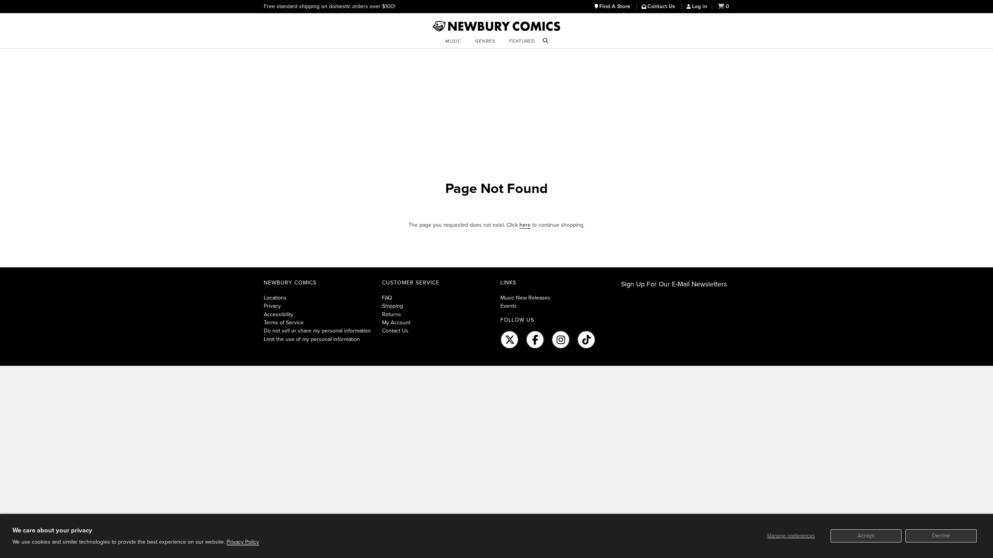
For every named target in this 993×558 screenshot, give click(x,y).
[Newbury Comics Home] (496, 26)
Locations (275, 297)
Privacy (272, 306)
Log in (699, 6)
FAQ (387, 297)
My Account (396, 322)
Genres (485, 41)
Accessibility (278, 314)
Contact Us (662, 6)
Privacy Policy (243, 542)
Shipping (392, 306)
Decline (941, 535)
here (525, 225)
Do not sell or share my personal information (317, 330)
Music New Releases (525, 297)
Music (453, 41)
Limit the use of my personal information (312, 339)
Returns (391, 314)
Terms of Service (284, 322)
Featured (522, 41)
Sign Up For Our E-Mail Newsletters (674, 284)
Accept (866, 535)
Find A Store (615, 6)
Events (508, 306)
